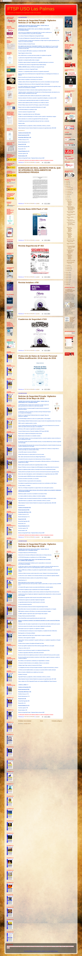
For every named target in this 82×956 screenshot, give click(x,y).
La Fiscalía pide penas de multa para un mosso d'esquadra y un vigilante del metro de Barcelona (37, 630)
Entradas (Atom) (27, 723)
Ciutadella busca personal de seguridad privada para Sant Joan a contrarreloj (33, 121)
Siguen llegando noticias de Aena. (25, 53)
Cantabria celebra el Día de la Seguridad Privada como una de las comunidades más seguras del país (38, 81)
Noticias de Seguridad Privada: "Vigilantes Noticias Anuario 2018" (31, 158)
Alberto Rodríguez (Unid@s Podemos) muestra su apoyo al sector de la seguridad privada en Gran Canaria (39, 420)
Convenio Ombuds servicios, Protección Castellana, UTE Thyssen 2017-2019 (33, 431)
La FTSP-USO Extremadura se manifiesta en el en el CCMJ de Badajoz (32, 557)
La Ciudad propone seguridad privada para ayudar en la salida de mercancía (33, 100)
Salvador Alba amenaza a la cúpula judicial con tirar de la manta (31, 454)
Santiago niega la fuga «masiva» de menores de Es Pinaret (30, 665)
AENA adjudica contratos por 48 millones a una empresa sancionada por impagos (34, 611)
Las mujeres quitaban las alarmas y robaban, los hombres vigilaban (31, 496)
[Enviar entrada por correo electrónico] (42, 162)
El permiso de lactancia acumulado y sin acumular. (28, 478)
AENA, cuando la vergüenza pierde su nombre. (27, 423)
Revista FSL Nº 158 (22, 144)
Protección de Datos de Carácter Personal (26, 43)
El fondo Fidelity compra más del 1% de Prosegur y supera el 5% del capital (33, 104)
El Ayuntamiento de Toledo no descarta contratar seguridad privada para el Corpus (34, 89)
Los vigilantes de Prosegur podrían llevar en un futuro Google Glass (70, 291)
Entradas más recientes (24, 721)
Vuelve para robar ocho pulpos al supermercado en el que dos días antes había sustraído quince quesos (39, 623)
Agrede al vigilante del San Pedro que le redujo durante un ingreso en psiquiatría (34, 635)
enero (68, 270)
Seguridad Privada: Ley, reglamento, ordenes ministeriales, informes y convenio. (34, 125)
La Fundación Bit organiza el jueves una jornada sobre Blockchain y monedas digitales (35, 587)
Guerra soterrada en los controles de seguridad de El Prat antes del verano (33, 118)
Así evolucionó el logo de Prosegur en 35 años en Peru (72, 305)
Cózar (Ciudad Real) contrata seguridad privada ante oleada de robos (32, 618)
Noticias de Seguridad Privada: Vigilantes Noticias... (69, 203)
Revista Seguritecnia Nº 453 (23, 135)
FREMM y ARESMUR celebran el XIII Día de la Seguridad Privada (31, 66)
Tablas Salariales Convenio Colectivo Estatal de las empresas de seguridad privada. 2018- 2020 (37, 502)
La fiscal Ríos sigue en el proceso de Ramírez (27, 452)
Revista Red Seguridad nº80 (24, 146)
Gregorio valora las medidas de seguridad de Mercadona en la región (32, 107)
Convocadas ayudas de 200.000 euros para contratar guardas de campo (32, 476)
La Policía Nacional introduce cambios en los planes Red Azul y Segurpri (33, 577)
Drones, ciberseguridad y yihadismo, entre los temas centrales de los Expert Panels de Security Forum (38, 591)
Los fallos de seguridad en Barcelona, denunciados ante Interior (31, 652)
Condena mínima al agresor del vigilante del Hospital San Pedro (31, 643)
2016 (67, 274)
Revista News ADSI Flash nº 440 (24, 137)
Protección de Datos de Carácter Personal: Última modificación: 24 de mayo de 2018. (37, 357)
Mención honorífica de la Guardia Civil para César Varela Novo (30, 77)
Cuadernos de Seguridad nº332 (24, 507)
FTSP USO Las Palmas (30, 8)
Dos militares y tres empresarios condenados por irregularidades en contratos (34, 660)
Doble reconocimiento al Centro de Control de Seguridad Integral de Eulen (33, 606)
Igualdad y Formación (22, 674)
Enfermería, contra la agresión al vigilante (26, 637)
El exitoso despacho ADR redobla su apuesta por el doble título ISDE (32, 50)
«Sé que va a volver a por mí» (24, 648)
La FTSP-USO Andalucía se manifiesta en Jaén (27, 109)
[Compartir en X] (47, 162)
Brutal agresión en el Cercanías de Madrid (26, 633)
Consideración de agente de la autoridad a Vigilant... (70, 251)
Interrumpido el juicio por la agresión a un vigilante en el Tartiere (31, 628)
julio (68, 196)
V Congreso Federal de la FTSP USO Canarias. (27, 552)
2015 (67, 275)
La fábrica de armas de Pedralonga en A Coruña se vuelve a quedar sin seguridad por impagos (37, 116)
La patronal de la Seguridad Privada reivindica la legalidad (30, 57)
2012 (67, 281)
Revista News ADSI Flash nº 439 (24, 512)
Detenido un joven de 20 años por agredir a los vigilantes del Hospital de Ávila (34, 650)
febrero (68, 268)
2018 (67, 186)
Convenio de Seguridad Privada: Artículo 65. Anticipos (72, 319)
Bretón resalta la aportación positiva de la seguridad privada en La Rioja (32, 464)
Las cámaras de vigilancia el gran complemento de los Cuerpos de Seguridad (33, 589)
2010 (67, 284)
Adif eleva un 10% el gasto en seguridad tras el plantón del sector (31, 428)
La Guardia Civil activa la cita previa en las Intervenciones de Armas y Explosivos (34, 459)
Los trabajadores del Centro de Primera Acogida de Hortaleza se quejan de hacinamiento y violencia (38, 667)
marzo (68, 267)
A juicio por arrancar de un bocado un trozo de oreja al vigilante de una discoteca (34, 626)
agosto (68, 194)
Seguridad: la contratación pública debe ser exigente (28, 60)
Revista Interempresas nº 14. (24, 142)
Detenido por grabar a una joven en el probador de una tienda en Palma (32, 493)
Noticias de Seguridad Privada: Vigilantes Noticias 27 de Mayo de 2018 (37, 21)
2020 (67, 182)
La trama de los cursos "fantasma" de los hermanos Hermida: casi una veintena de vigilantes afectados (38, 575)
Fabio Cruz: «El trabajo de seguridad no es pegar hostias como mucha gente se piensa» (35, 487)
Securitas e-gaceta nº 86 (23, 153)
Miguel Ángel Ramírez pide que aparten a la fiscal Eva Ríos (30, 582)
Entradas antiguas (57, 721)
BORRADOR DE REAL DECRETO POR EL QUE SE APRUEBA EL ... (71, 208)
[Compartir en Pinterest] (49, 162)
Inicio (41, 721)
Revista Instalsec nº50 (22, 155)
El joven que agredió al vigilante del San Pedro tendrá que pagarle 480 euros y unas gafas (36, 645)
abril (68, 265)
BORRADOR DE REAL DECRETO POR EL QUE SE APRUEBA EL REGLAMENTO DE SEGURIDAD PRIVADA (39, 170)
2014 (67, 277)
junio (68, 197)
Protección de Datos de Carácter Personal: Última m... (71, 224)
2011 (67, 282)
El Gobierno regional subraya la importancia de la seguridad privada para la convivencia (36, 62)
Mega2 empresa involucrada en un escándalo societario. (29, 435)
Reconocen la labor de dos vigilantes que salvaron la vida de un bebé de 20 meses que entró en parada (38, 654)
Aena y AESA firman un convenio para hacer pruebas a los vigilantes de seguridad (34, 55)
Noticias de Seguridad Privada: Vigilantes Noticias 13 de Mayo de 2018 (37, 545)
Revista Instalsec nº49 (22, 530)
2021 (67, 181)
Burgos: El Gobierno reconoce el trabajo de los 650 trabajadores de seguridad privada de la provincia (38, 467)
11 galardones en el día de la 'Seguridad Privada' (28, 69)
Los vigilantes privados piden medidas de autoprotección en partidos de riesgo (34, 95)
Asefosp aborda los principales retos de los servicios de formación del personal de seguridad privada (38, 471)
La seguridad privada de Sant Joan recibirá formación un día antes (31, 602)
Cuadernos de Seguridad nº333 (24, 132)
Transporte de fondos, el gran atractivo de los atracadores (29, 480)
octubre (68, 191)
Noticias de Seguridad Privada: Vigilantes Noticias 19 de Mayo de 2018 (37, 397)
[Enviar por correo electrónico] (44, 162)
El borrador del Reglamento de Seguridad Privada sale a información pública (33, 38)
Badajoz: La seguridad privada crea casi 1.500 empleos (29, 114)
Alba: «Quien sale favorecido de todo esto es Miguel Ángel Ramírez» (32, 456)
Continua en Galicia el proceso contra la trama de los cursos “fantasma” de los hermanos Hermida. (38, 573)
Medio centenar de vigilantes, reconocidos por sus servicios (30, 79)
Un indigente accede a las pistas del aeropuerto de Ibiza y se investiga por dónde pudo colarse (37, 498)
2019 (67, 184)
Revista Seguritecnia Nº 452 (23, 509)
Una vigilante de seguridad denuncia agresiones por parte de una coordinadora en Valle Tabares (37, 483)
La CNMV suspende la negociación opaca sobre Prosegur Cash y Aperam (32, 613)
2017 (67, 272)
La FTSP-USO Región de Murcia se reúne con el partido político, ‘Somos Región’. (34, 418)
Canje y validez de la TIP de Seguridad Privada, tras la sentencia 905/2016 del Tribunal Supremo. (37, 681)
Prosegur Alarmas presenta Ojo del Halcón (26, 615)
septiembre (69, 192)
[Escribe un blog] (46, 162)
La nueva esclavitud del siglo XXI (25, 604)
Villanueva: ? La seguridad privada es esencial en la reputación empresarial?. (33, 71)
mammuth (44, 951)
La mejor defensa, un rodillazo (24, 485)
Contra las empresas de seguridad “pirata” (26, 111)
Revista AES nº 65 (21, 148)
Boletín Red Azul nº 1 (21, 130)
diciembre (69, 187)
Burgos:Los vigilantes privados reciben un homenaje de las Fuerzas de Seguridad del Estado (36, 469)
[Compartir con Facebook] (48, 162)
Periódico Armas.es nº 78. (23, 139)
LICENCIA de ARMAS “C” (23, 684)
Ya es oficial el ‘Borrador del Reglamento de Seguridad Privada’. (31, 35)
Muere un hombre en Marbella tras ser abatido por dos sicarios (30, 672)
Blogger (56, 951)
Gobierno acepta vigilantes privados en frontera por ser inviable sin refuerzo (33, 102)
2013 (67, 279)
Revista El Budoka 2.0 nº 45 (23, 151)
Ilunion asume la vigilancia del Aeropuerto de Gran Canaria (30, 433)
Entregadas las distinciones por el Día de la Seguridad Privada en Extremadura (34, 84)
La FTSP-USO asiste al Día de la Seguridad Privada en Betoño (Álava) (32, 64)
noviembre (69, 189)
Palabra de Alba (21, 123)
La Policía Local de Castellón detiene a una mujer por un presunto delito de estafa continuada (37, 669)
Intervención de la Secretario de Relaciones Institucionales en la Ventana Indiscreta (34, 554)
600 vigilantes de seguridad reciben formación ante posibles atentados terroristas (34, 597)
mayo (68, 199)
